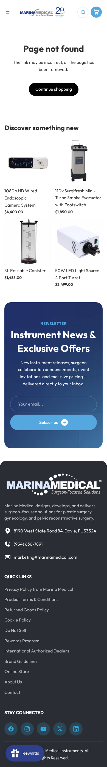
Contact (12, 692)
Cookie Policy (17, 620)
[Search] (83, 12)
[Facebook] (11, 728)
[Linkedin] (76, 728)
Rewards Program (22, 640)
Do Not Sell (15, 630)
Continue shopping (53, 89)
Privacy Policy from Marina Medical (38, 589)
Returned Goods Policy (26, 609)
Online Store (16, 671)
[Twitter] (59, 728)
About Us (13, 682)
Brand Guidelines (21, 661)
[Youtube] (43, 728)
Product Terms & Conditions (31, 599)
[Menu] (7, 12)
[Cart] (96, 12)
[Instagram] (27, 728)
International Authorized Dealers (36, 651)
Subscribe (48, 422)
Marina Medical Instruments (57, 751)
